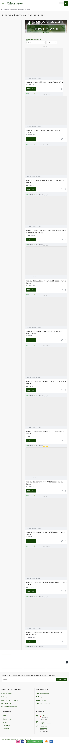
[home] (2, 9)
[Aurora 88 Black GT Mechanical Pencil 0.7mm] (39, 62)
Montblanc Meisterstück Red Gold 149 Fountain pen (60, 659)
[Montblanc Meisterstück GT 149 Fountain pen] (5, 660)
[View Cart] (66, 3)
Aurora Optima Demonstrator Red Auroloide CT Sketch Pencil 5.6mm (46, 232)
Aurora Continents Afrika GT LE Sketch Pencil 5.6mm (45, 533)
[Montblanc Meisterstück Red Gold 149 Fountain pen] (49, 660)
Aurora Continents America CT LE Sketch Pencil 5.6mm (46, 383)
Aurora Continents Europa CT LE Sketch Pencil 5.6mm (45, 433)
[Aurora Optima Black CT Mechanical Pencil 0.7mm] (39, 110)
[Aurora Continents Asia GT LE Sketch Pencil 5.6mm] (39, 462)
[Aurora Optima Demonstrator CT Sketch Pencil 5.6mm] (39, 261)
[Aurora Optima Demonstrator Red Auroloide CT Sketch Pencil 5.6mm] (39, 210)
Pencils (21, 9)
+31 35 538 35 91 (43, 728)
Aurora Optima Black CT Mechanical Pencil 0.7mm (44, 131)
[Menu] (3, 3)
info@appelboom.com (45, 723)
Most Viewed (6, 653)
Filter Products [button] (35, 741)
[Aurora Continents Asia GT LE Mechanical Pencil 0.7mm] (39, 562)
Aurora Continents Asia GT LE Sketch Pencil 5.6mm (44, 483)
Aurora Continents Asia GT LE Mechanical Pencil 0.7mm (46, 584)
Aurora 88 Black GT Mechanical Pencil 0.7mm (44, 82)
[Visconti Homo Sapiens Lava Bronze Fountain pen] (27, 660)
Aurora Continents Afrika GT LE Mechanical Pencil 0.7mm (44, 634)
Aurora (28, 9)
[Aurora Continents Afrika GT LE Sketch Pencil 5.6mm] (39, 512)
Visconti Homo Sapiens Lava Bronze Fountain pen (37, 659)
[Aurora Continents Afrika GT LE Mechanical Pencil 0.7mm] (39, 612)
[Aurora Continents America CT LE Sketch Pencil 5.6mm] (39, 361)
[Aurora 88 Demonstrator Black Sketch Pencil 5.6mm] (39, 160)
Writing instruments (11, 9)
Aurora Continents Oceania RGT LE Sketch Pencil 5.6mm (44, 332)
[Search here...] (61, 3)
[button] (31, 89)
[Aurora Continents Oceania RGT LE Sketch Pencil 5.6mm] (39, 311)
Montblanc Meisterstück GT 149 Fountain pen (14, 659)
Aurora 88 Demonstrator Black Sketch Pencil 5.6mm (45, 182)
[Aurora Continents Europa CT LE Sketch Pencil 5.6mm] (39, 411)
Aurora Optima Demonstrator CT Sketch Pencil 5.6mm (46, 282)
